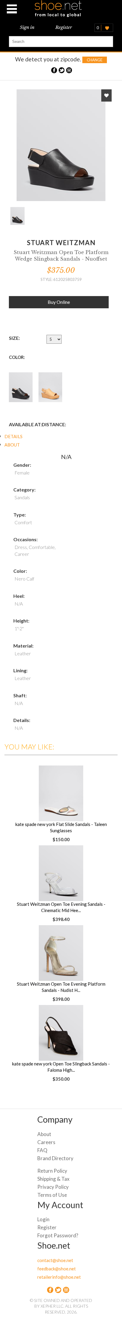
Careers (46, 1142)
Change (94, 59)
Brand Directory (55, 1158)
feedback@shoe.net (56, 1268)
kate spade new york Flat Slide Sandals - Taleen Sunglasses (61, 827)
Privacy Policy (53, 1187)
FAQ (42, 1150)
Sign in (27, 27)
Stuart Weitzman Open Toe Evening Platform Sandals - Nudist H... (61, 987)
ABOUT (12, 444)
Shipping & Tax (53, 1179)
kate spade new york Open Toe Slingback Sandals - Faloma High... (61, 1067)
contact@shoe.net (55, 1260)
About (44, 1134)
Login (43, 1219)
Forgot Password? (57, 1235)
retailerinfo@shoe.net (59, 1277)
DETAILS (13, 436)
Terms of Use (52, 1195)
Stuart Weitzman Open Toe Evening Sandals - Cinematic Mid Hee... (61, 907)
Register (63, 27)
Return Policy (52, 1171)
